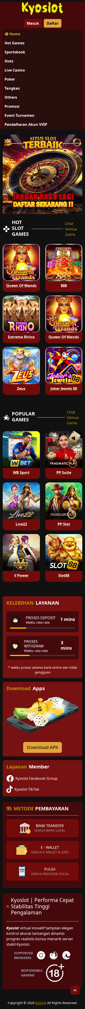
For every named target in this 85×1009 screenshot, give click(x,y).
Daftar (52, 23)
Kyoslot (40, 1003)
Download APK (42, 747)
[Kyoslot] (42, 8)
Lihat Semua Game (71, 229)
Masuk (33, 23)
